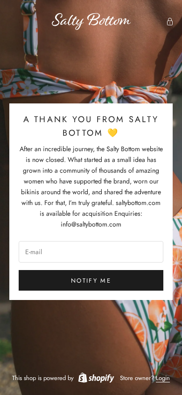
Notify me (91, 280)
